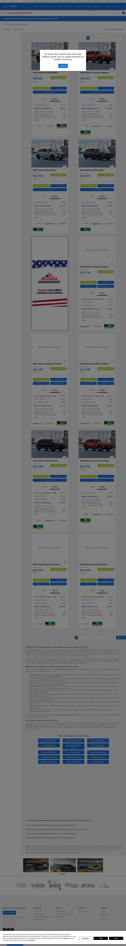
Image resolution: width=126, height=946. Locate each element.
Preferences (85, 938)
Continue (63, 66)
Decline (101, 938)
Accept (116, 938)
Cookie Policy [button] (66, 938)
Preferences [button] (32, 940)
